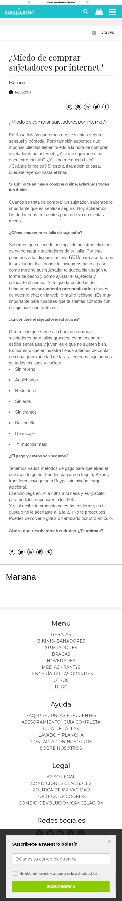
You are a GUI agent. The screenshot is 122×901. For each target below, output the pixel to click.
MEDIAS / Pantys (61, 667)
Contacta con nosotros (61, 741)
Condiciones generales (61, 783)
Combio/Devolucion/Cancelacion (61, 803)
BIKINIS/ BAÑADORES (61, 641)
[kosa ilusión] (19, 13)
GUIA (75, 257)
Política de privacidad (61, 790)
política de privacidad (82, 873)
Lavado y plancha (61, 735)
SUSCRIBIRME (60, 886)
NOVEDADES (61, 660)
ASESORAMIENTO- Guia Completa (61, 722)
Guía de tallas (61, 728)
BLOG (61, 687)
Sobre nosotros (61, 748)
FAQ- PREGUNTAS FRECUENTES (61, 715)
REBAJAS (61, 634)
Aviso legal (61, 777)
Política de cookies (61, 796)
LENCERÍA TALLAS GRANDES (61, 673)
